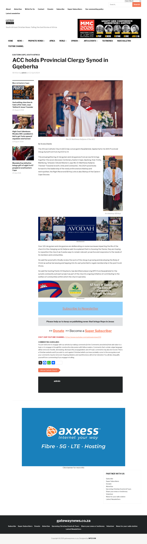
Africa (52, 41)
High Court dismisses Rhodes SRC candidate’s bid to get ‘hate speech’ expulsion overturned (22, 135)
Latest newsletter (13, 13)
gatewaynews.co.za (74, 520)
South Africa (33, 55)
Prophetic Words (35, 41)
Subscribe (60, 9)
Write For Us (30, 9)
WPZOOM (92, 538)
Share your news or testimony (116, 491)
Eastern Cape (19, 55)
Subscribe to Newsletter (80, 308)
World (62, 41)
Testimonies (107, 41)
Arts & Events (90, 41)
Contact (41, 9)
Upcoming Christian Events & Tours (118, 489)
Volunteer (109, 494)
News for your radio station (115, 497)
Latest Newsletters (113, 499)
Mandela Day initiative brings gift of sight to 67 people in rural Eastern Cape (22, 166)
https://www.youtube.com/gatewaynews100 (83, 337)
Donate (50, 9)
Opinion (74, 41)
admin (24, 73)
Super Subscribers (75, 9)
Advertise (18, 9)
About (8, 9)
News (19, 41)
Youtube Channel (16, 46)
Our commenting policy (94, 9)
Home (10, 41)
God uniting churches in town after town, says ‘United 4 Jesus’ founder (22, 104)
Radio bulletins (124, 41)
